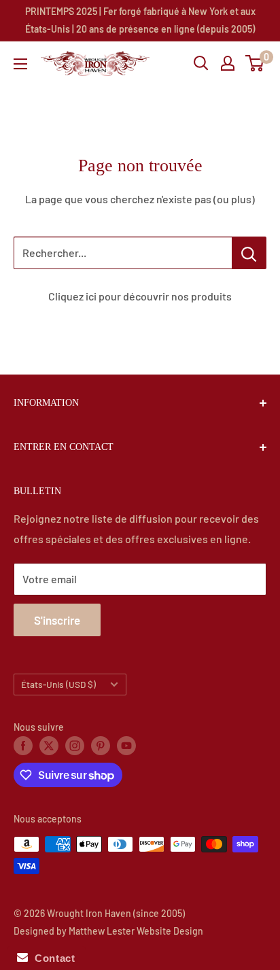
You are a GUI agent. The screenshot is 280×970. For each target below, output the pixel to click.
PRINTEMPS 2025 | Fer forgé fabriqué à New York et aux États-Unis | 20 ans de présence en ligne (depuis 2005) (140, 20)
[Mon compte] (227, 63)
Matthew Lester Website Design (136, 931)
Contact (51, 958)
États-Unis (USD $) (58, 684)
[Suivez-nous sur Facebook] (23, 745)
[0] (255, 63)
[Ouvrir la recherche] (201, 63)
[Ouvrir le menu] (20, 63)
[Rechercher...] (249, 253)
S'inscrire (57, 620)
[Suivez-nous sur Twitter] (48, 745)
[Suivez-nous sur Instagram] (74, 745)
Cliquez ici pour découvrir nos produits (140, 296)
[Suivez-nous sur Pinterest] (100, 745)
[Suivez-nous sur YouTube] (126, 745)
